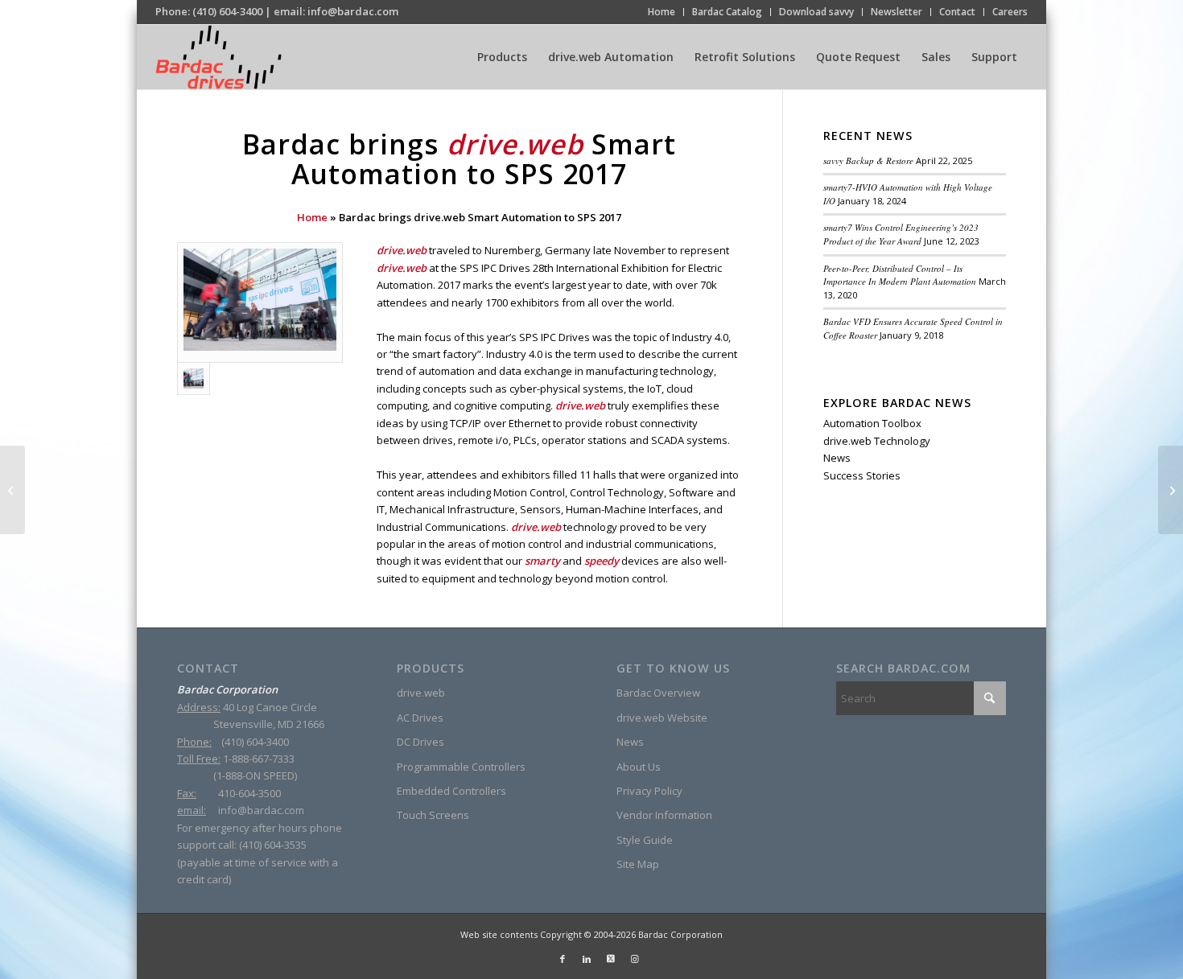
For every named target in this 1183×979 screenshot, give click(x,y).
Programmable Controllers (461, 766)
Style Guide (644, 840)
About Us (638, 766)
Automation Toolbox (872, 423)
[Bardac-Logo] (218, 57)
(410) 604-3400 (227, 11)
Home (312, 217)
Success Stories (862, 475)
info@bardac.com (352, 11)
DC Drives (420, 741)
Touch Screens (433, 815)
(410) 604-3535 (273, 844)
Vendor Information (664, 815)
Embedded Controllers (451, 791)
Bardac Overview (658, 692)
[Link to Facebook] (562, 959)
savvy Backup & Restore (868, 160)
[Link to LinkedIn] (587, 959)
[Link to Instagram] (635, 959)
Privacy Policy (649, 791)
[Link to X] (611, 959)
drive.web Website (661, 717)
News (837, 457)
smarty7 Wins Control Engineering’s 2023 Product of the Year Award (901, 234)
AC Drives (420, 717)
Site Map (637, 864)
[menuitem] (662, 12)
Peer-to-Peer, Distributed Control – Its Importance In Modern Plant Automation (899, 275)
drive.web (421, 692)
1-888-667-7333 (259, 758)
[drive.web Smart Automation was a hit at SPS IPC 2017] (260, 302)
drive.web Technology (876, 441)
